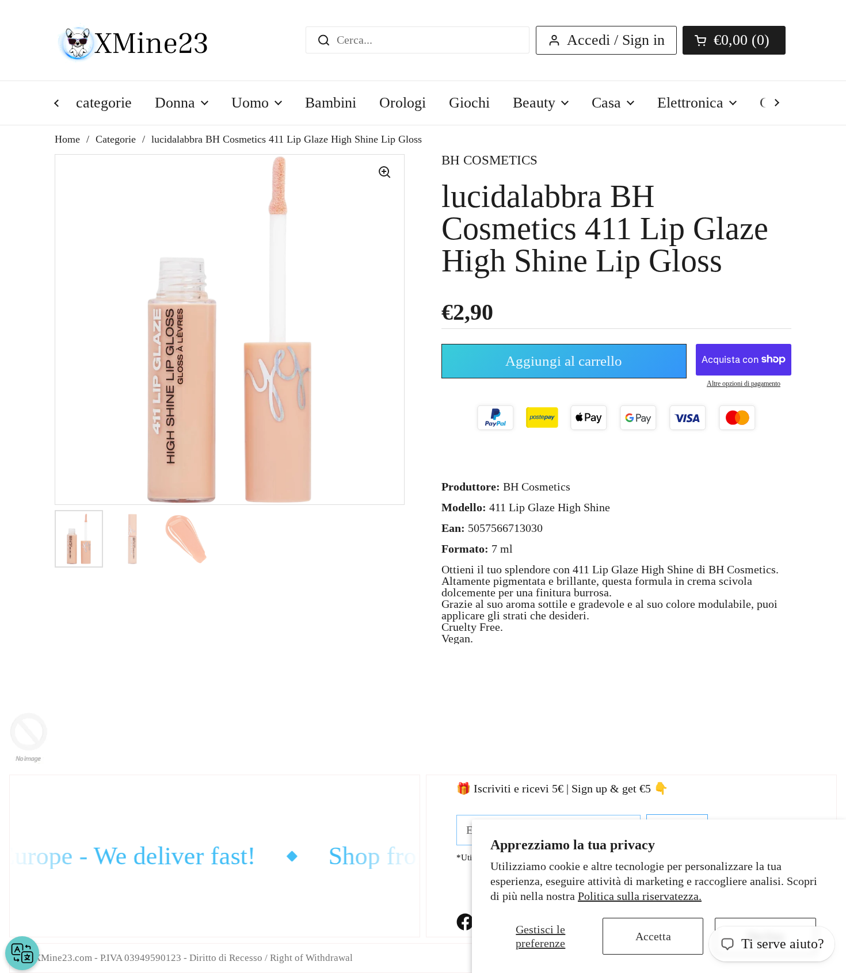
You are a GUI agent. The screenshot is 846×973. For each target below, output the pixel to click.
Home (67, 139)
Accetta (653, 936)
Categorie (116, 139)
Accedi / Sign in (616, 40)
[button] (734, 40)
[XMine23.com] (145, 40)
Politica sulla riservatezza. (640, 896)
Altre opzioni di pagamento (743, 383)
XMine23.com (63, 957)
